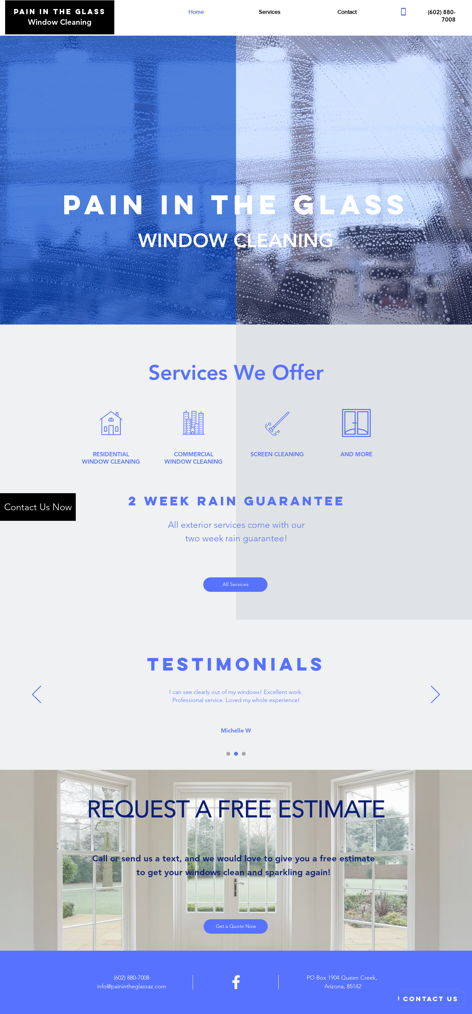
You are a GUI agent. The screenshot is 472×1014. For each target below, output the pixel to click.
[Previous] (36, 695)
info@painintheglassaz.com (131, 986)
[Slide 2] (236, 754)
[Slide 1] (228, 754)
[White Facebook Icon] (236, 982)
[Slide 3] (244, 754)
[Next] (435, 695)
